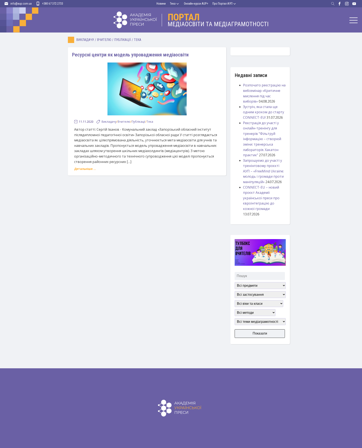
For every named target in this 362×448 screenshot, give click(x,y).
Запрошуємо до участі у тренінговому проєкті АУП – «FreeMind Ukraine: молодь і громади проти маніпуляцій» (263, 171)
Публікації (122, 40)
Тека (173, 3)
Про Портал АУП (222, 3)
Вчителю (104, 40)
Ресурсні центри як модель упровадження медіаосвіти (130, 55)
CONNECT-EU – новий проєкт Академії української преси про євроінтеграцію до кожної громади (261, 198)
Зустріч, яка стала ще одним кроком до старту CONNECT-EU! (263, 112)
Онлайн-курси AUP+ (196, 3)
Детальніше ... (85, 169)
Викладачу (85, 40)
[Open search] (333, 4)
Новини (161, 3)
